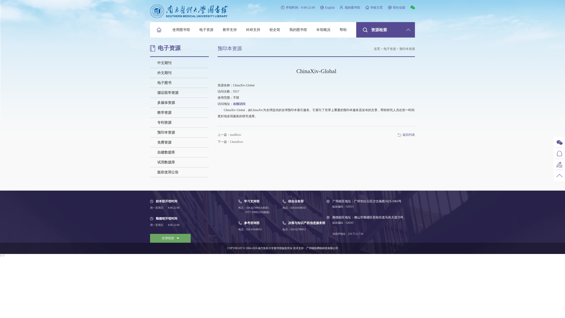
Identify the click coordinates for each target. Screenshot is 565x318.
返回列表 (409, 134)
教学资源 (164, 112)
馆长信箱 (399, 7)
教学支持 (230, 30)
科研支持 (253, 30)
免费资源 (164, 142)
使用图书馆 (181, 30)
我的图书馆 (352, 7)
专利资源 (164, 122)
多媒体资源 (166, 102)
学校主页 (376, 7)
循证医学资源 (168, 93)
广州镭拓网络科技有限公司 (322, 248)
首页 (377, 49)
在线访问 (239, 104)
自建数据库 (166, 152)
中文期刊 (164, 63)
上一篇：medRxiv (229, 134)
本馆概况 (323, 30)
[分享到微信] (413, 7)
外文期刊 (164, 73)
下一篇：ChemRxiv (230, 142)
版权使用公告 (168, 172)
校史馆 (274, 30)
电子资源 (206, 30)
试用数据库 (166, 162)
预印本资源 (166, 132)
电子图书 (164, 83)
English (330, 7)
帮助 (343, 30)
